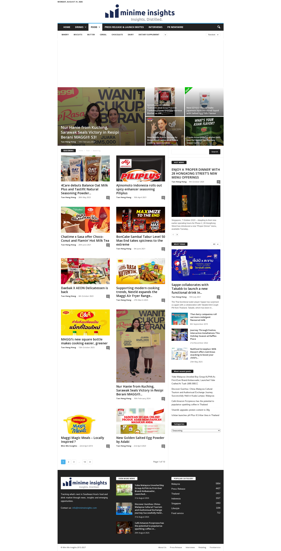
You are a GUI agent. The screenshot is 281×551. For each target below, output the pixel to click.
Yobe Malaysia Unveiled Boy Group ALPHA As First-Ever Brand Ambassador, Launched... (149, 489)
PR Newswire (175, 27)
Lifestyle (175, 508)
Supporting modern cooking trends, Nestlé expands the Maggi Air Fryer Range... (138, 292)
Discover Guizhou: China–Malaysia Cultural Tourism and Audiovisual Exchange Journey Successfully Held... (149, 508)
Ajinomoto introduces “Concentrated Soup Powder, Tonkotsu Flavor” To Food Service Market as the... (164, 109)
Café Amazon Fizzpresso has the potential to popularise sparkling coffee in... (149, 525)
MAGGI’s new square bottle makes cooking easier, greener (84, 341)
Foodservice (215, 547)
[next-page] (177, 234)
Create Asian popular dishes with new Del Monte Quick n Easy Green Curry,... (204, 140)
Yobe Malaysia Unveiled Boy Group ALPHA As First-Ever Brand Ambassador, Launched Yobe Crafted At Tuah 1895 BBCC (193, 380)
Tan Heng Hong (68, 142)
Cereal (103, 34)
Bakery (65, 34)
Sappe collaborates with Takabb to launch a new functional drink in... (190, 289)
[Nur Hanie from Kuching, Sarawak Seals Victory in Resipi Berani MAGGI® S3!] (140, 346)
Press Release (178, 489)
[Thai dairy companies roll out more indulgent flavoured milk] (180, 319)
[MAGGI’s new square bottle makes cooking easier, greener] (85, 322)
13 (85, 462)
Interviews (155, 27)
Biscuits (78, 34)
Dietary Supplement (149, 34)
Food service (177, 513)
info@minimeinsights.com (84, 508)
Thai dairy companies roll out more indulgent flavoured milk (203, 317)
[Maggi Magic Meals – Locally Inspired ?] (85, 421)
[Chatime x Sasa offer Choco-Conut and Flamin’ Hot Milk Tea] (85, 220)
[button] (218, 27)
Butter (91, 34)
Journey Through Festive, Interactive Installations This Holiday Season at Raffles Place (205, 334)
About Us (162, 547)
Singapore (176, 503)
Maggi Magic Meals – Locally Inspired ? (82, 440)
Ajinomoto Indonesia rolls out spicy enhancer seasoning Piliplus (139, 189)
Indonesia (176, 498)
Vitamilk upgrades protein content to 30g (191, 410)
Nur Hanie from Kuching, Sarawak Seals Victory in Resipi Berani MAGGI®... (139, 390)
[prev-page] (173, 234)
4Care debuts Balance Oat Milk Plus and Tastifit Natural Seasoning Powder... (84, 189)
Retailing (202, 547)
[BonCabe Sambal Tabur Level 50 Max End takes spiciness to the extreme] (140, 220)
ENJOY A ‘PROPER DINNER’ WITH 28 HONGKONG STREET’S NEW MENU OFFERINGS (196, 173)
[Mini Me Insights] (141, 13)
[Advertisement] (141, 63)
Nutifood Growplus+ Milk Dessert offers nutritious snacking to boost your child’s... (203, 353)
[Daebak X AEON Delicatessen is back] (85, 271)
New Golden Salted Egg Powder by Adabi (140, 440)
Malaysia (175, 484)
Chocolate (117, 34)
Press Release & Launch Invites (124, 27)
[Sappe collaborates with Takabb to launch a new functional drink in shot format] (196, 265)
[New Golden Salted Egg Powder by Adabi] (140, 421)
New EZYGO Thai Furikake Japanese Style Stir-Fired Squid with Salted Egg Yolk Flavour (203, 110)
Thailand (175, 494)
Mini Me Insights (69, 446)
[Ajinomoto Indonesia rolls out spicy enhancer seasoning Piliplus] (140, 168)
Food (94, 27)
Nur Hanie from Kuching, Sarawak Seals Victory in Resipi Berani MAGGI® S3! (90, 132)
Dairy (131, 34)
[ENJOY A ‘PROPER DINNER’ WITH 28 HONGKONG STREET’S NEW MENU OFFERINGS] (196, 201)
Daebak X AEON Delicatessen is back (84, 290)
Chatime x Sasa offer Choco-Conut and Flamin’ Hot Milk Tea (85, 239)
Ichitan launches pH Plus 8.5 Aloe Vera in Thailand (195, 415)
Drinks (79, 27)
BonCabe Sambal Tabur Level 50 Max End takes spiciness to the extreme (140, 241)
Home (66, 27)
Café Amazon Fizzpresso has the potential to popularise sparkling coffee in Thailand (193, 403)
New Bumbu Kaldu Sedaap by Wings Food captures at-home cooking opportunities (162, 140)
